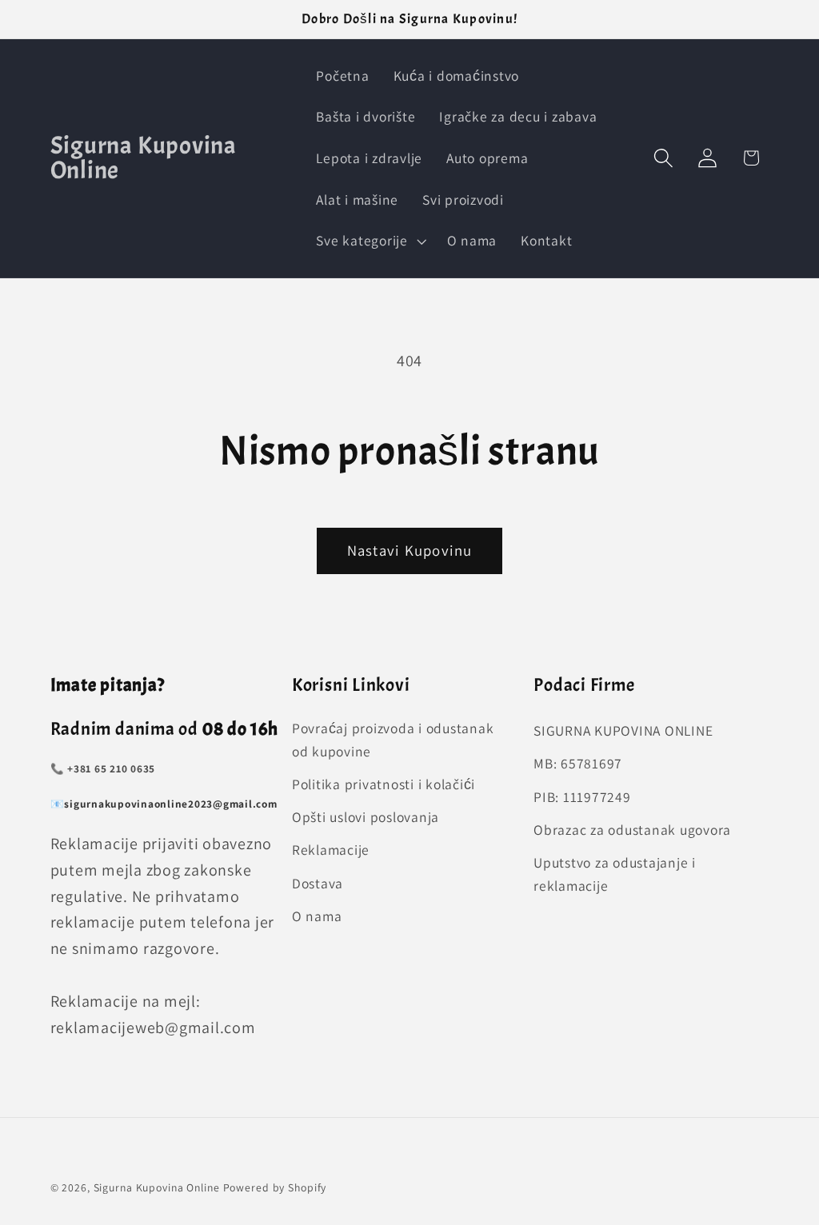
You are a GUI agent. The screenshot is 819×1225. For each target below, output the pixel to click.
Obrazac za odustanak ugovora (632, 829)
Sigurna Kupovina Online (157, 1187)
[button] (369, 240)
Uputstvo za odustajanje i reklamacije (614, 874)
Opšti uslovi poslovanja (365, 817)
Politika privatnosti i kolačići (383, 784)
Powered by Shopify (275, 1187)
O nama (317, 916)
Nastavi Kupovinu (410, 550)
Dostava (317, 883)
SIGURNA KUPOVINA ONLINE (623, 730)
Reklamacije (331, 849)
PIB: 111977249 (582, 797)
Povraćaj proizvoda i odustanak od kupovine (393, 739)
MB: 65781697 (577, 763)
